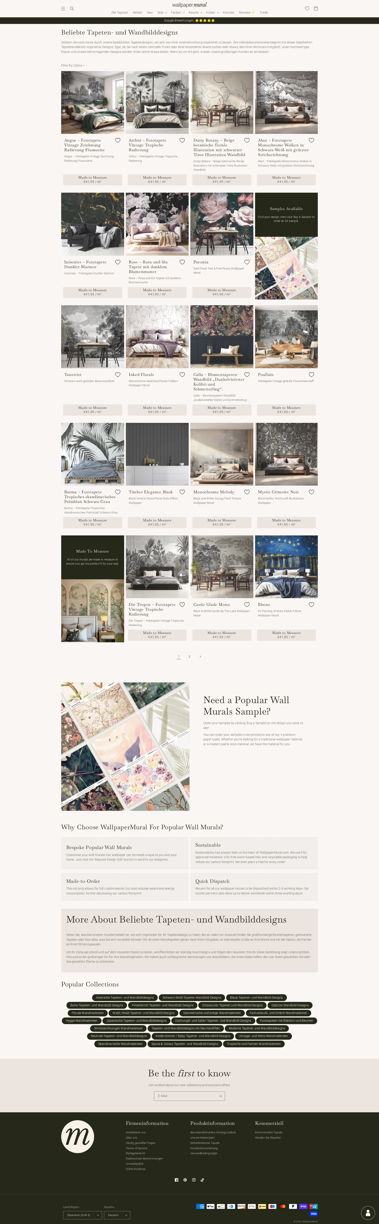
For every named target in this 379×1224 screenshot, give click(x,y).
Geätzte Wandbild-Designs (290, 1005)
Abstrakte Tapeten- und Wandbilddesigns (125, 998)
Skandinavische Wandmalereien (120, 1044)
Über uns (132, 1137)
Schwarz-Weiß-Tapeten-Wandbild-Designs (192, 998)
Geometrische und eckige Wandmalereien (212, 1013)
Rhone (264, 604)
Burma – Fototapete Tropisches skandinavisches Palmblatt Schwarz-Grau (90, 497)
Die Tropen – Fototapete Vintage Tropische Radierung (152, 609)
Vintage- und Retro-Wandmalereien (263, 1036)
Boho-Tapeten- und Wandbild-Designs (96, 1005)
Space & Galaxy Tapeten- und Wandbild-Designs (185, 1044)
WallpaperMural (310, 1221)
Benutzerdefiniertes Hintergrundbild (213, 1132)
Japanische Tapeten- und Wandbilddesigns (136, 1021)
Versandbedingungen (204, 1153)
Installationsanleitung (204, 1148)
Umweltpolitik (135, 1163)
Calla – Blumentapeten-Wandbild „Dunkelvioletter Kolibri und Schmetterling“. (219, 381)
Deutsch (113, 1215)
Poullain (266, 374)
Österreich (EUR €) (78, 1215)
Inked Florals (141, 374)
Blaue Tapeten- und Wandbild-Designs (256, 998)
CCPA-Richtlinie (136, 1169)
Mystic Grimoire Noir (278, 492)
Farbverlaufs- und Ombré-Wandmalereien (278, 1013)
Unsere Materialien (202, 1137)
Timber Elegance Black (151, 492)
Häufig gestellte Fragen (141, 1143)
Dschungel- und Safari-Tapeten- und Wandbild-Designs (213, 1021)
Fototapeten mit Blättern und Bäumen (286, 1021)
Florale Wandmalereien (88, 1013)
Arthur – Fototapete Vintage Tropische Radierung (147, 145)
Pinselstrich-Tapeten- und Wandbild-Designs (162, 1005)
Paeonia (201, 262)
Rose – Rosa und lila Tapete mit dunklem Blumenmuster (148, 267)
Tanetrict (73, 374)
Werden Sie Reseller (268, 1137)
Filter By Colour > (73, 65)
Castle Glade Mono (211, 604)
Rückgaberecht (135, 1153)
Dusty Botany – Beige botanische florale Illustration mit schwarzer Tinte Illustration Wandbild (219, 147)
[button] (63, 8)
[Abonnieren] (220, 1096)
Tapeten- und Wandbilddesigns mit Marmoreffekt (186, 1028)
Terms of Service (137, 1148)
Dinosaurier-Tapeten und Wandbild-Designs (232, 1005)
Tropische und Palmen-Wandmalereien (254, 1044)
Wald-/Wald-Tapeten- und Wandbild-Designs (143, 1013)
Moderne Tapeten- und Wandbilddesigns (257, 1028)
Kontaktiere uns (136, 1132)
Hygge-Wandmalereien (82, 1021)
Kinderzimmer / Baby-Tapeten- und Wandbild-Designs (193, 1036)
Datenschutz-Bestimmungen (144, 1158)
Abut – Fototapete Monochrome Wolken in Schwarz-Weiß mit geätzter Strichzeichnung (283, 147)
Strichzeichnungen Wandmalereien (118, 1028)
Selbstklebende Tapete (205, 1143)
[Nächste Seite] (200, 656)
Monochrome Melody (213, 492)
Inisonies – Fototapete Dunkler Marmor (85, 264)
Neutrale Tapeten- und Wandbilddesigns (119, 1036)
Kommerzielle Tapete (268, 1132)
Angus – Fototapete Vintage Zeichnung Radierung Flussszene (84, 145)
